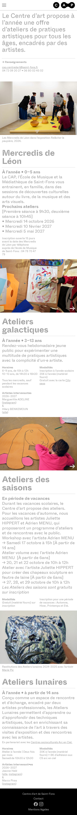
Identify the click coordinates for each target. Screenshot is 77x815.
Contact (38, 798)
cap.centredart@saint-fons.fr (20, 67)
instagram (9, 403)
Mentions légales (38, 809)
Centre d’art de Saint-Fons (38, 794)
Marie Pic (8, 670)
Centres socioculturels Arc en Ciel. (51, 742)
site (5, 412)
